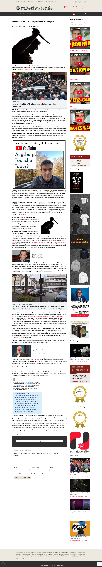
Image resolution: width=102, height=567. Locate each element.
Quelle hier (23, 214)
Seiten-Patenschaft (39, 1)
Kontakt (51, 1)
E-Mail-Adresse (35, 467)
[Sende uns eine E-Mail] (81, 2)
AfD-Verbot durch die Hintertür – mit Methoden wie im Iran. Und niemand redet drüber (79, 106)
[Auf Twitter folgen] (79, 2)
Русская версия (64, 563)
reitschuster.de (15, 19)
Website (51, 467)
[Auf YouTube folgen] (85, 2)
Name (15, 467)
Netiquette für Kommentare (54, 563)
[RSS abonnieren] (83, 2)
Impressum (70, 563)
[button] (85, 14)
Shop (55, 1)
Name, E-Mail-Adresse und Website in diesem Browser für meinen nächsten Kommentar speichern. (39, 473)
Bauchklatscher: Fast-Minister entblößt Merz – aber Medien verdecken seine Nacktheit (77, 77)
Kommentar (17, 455)
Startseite (21, 563)
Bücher (46, 1)
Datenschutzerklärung (78, 563)
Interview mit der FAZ (27, 69)
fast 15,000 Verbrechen (38, 242)
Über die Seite (23, 1)
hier (49, 240)
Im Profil (17, 1)
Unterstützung (31, 1)
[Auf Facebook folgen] (76, 2)
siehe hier (36, 359)
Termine (37, 563)
